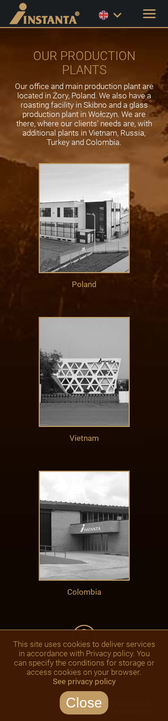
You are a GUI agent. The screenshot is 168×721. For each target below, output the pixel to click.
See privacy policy (84, 681)
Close (84, 702)
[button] (149, 14)
